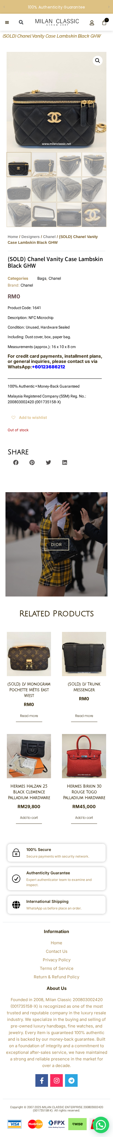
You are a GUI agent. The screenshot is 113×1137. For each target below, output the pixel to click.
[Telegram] (71, 1080)
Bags (41, 278)
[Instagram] (56, 1080)
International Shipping (47, 901)
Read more (29, 715)
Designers (30, 236)
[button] (4, 6)
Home (13, 236)
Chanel (49, 236)
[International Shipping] (16, 905)
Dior (56, 544)
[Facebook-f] (41, 1080)
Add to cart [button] (29, 817)
